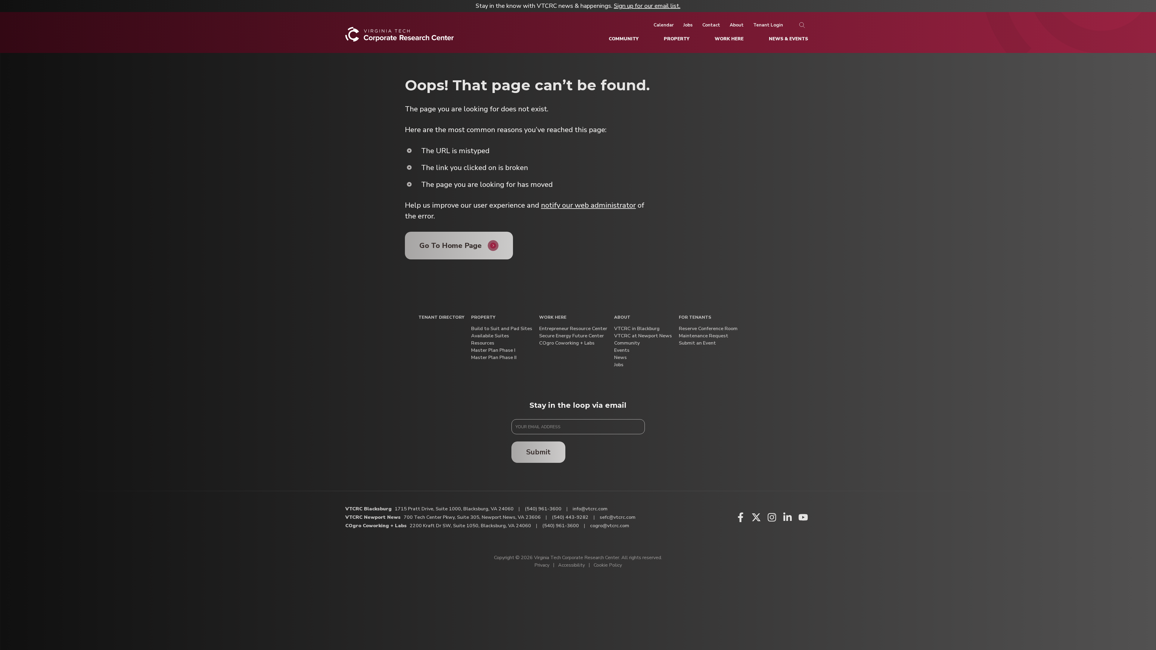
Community (627, 343)
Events (621, 350)
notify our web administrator (588, 205)
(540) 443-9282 (570, 517)
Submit (538, 452)
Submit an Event (697, 343)
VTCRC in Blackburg (637, 329)
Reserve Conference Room (708, 329)
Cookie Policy (608, 565)
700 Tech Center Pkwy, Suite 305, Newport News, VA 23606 (472, 517)
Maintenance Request (703, 336)
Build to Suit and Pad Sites (501, 329)
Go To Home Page (450, 245)
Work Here (553, 317)
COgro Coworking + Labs (567, 343)
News (620, 358)
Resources (482, 343)
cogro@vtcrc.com (609, 525)
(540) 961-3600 (543, 509)
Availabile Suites (490, 336)
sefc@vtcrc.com (617, 517)
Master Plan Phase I (493, 350)
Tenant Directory (441, 317)
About (622, 317)
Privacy (541, 565)
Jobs (618, 365)
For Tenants (695, 317)
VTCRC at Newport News (643, 336)
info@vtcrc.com (590, 509)
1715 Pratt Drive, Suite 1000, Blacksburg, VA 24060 (454, 509)
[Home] (399, 36)
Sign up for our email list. (647, 6)
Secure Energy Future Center (571, 336)
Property (483, 317)
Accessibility (571, 565)
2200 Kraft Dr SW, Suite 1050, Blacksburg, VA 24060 (470, 525)
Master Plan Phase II (494, 358)
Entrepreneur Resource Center (573, 329)
